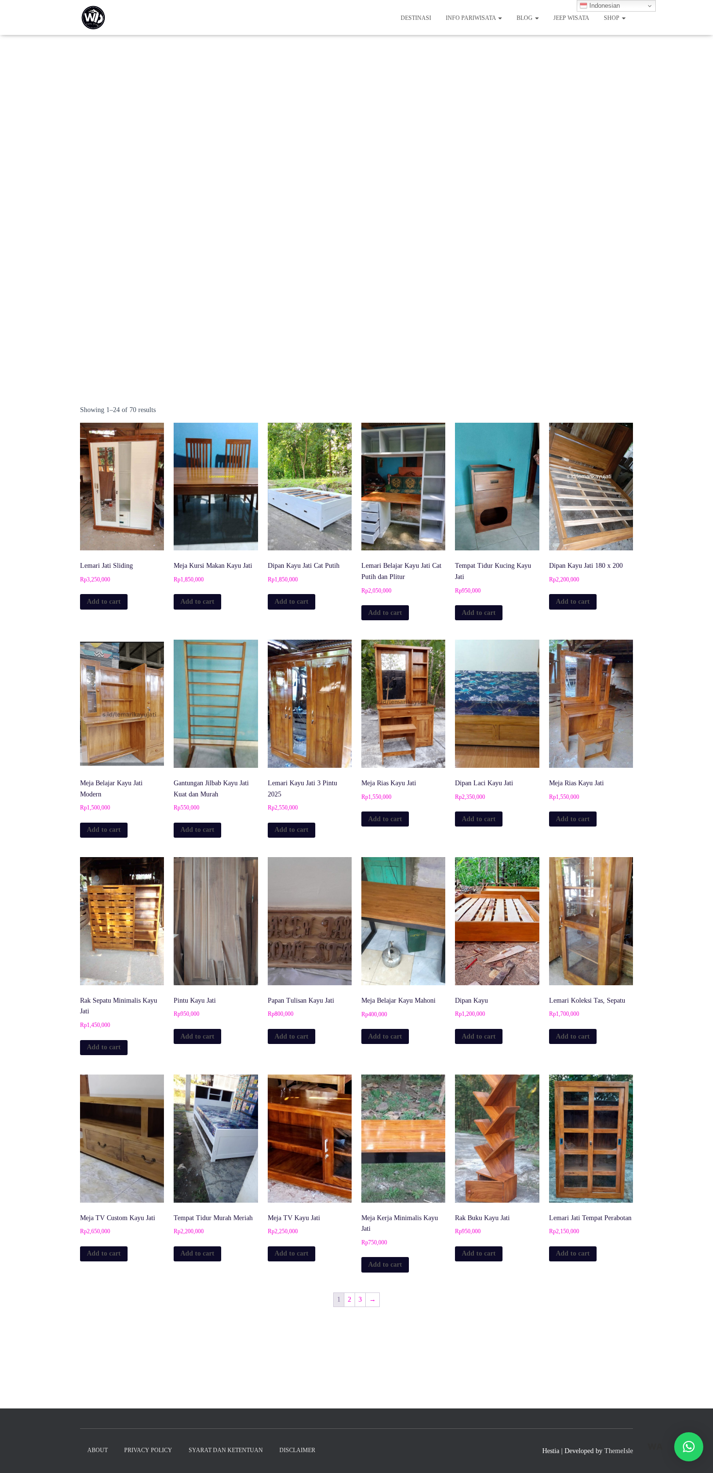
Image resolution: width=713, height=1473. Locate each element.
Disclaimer (297, 1450)
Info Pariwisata (471, 18)
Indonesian (603, 5)
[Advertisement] (356, 283)
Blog (525, 18)
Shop (612, 18)
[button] (688, 1446)
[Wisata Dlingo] (93, 17)
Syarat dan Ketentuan (226, 1450)
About (97, 1450)
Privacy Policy (148, 1450)
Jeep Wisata (571, 18)
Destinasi (416, 18)
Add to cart (104, 601)
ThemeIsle (618, 1451)
